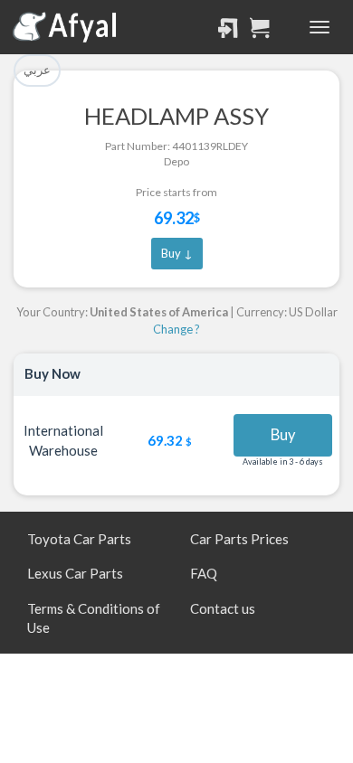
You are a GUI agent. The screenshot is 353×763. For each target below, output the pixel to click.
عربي (37, 69)
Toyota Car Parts (79, 539)
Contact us (222, 608)
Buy (283, 435)
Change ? (176, 329)
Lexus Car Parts (75, 573)
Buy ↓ (177, 253)
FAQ (203, 573)
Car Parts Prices (239, 539)
